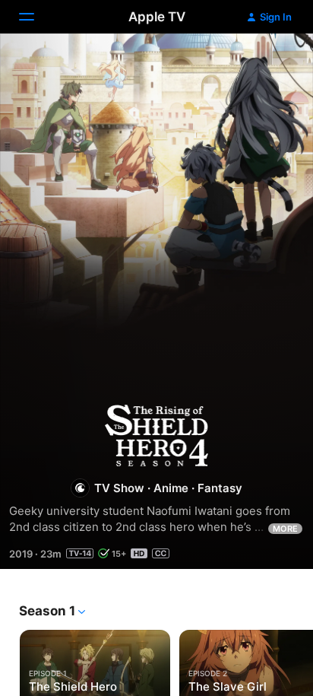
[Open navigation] (35, 16)
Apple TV (156, 16)
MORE (285, 528)
